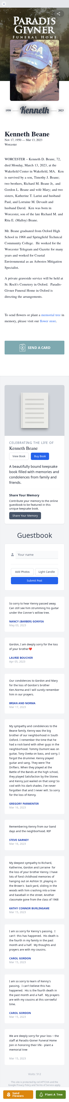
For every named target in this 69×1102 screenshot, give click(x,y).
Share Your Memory (25, 515)
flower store (48, 321)
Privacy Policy (23, 1085)
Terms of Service (45, 1085)
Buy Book (40, 456)
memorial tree (51, 314)
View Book (18, 456)
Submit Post (34, 580)
